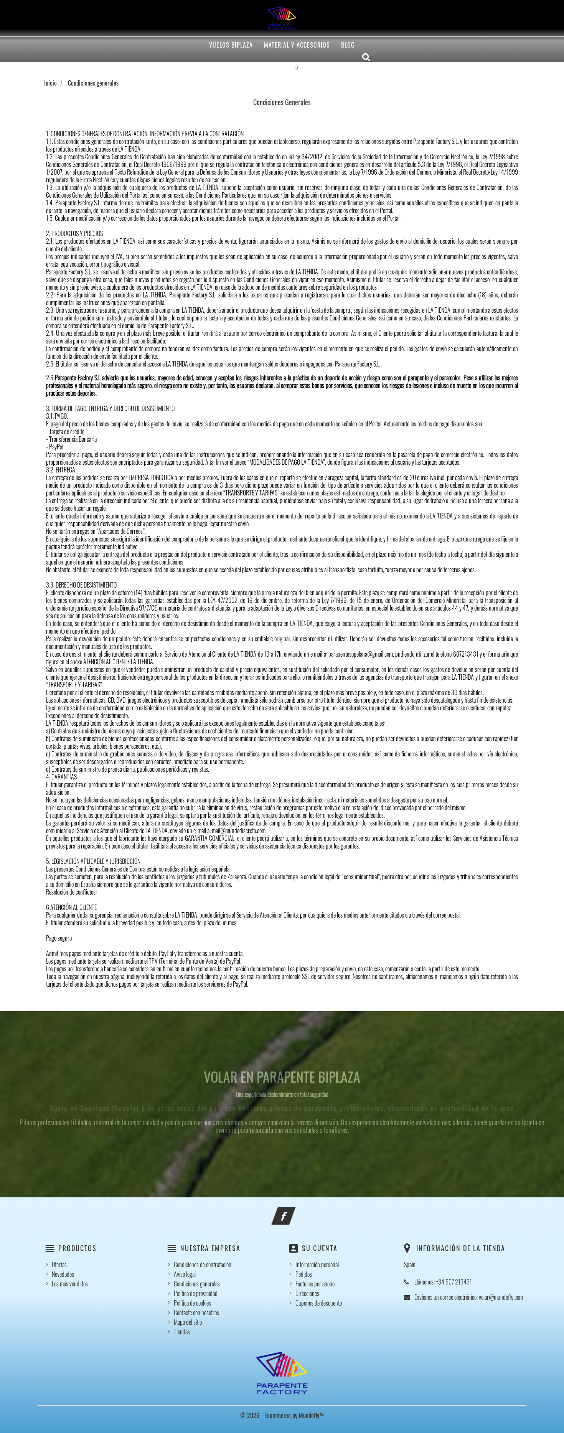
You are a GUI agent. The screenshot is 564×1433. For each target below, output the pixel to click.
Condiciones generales (197, 1283)
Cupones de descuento (318, 1303)
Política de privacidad (196, 1293)
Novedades (63, 1274)
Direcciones (307, 1293)
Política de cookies (192, 1303)
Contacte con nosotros (196, 1312)
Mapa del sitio (188, 1322)
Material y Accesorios (297, 45)
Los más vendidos (70, 1283)
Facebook (293, 1211)
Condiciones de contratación (202, 1264)
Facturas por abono (315, 1283)
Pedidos (303, 1274)
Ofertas (59, 1264)
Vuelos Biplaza (231, 45)
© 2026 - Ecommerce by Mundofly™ (282, 1415)
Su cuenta (320, 1248)
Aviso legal (185, 1274)
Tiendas (182, 1331)
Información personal (317, 1264)
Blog (348, 45)
